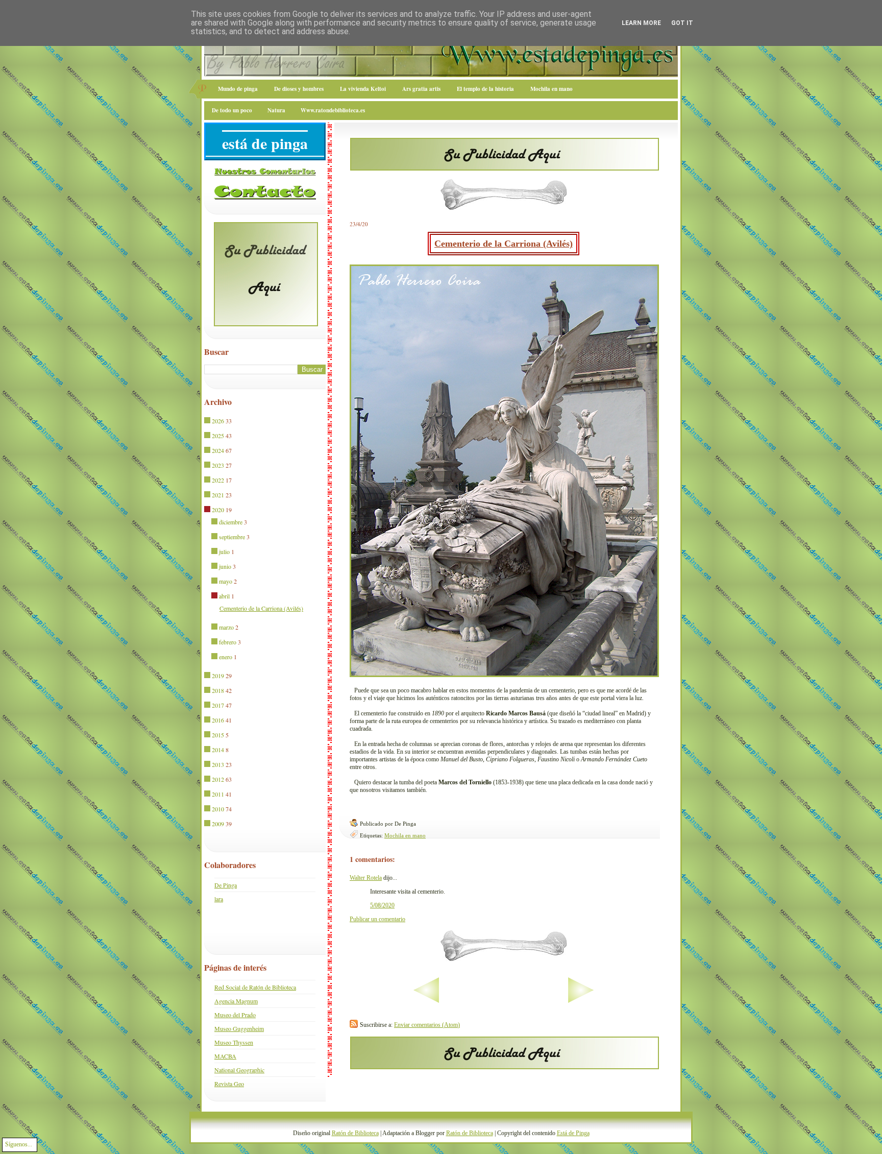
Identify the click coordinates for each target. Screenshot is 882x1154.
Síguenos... (18, 1144)
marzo (226, 627)
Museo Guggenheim (239, 1028)
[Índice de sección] (394, 1000)
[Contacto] (265, 197)
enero (225, 657)
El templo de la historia (485, 89)
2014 (218, 750)
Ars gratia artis (421, 89)
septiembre (232, 537)
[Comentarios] (265, 173)
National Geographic (239, 1070)
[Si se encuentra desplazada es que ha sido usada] (208, 421)
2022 (218, 480)
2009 (218, 824)
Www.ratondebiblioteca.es (333, 110)
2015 (218, 735)
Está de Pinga (573, 1133)
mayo (225, 581)
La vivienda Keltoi (363, 89)
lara (218, 899)
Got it (682, 23)
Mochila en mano (551, 89)
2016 (218, 720)
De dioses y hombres (299, 89)
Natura (276, 110)
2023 (218, 465)
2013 (218, 764)
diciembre (230, 522)
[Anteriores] (612, 1000)
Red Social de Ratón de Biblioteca (255, 987)
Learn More (641, 23)
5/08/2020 (382, 905)
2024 (218, 450)
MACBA (225, 1056)
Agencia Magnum (236, 1001)
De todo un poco (232, 110)
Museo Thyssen (233, 1042)
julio (224, 551)
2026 (218, 421)
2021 (218, 495)
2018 (218, 690)
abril (224, 596)
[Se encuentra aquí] (208, 510)
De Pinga (225, 885)
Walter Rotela (366, 877)
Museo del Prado (235, 1015)
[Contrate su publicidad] (504, 167)
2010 (218, 809)
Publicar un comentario (377, 919)
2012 (218, 779)
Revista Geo (229, 1083)
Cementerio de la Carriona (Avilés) (503, 243)
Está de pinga (265, 143)
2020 (218, 510)
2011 (218, 794)
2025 (218, 435)
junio (225, 566)
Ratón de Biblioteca (355, 1133)
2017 (218, 705)
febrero (227, 642)
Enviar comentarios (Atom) (427, 1024)
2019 (218, 675)
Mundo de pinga (238, 89)
